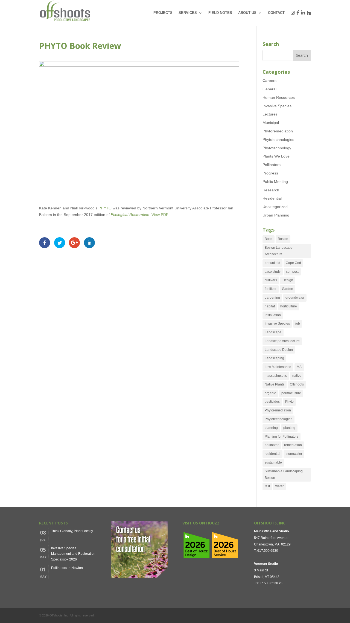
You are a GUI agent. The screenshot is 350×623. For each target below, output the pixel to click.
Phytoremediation (277, 131)
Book (268, 239)
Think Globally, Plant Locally (72, 531)
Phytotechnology (276, 148)
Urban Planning (275, 215)
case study (273, 272)
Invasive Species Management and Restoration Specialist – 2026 (73, 553)
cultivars (271, 280)
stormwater (294, 454)
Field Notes (220, 13)
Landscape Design (279, 350)
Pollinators (271, 164)
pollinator (272, 445)
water (279, 486)
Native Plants (274, 384)
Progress (270, 173)
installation (273, 315)
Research (270, 190)
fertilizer (270, 289)
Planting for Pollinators (281, 436)
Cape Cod (293, 263)
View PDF (159, 214)
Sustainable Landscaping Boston (284, 474)
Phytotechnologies (278, 139)
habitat (270, 306)
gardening (272, 297)
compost (292, 272)
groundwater (294, 297)
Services (188, 13)
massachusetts (276, 376)
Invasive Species (276, 106)
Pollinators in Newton (67, 568)
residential (272, 454)
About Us (247, 13)
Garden (287, 289)
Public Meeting (275, 181)
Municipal (270, 122)
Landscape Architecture (282, 341)
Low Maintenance (278, 367)
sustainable (273, 462)
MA (299, 367)
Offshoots (297, 384)
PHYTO (105, 208)
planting (289, 428)
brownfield (272, 263)
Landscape (273, 332)
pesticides (272, 402)
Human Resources (278, 97)
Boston (283, 239)
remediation (293, 445)
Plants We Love (276, 156)
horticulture (288, 306)
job (297, 323)
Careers (269, 80)
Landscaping (274, 358)
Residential (272, 198)
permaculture (291, 393)
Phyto (289, 402)
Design (287, 280)
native (296, 376)
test (267, 486)
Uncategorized (275, 206)
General (269, 89)
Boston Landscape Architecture (279, 251)
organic (270, 393)
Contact (276, 13)
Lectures (270, 114)
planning (271, 428)
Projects (163, 13)
